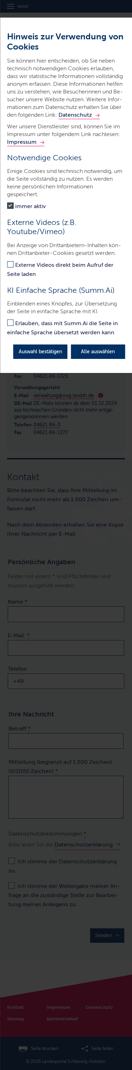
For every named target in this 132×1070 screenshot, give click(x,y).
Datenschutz (75, 114)
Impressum (22, 141)
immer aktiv (30, 206)
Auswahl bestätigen (40, 352)
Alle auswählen (98, 352)
